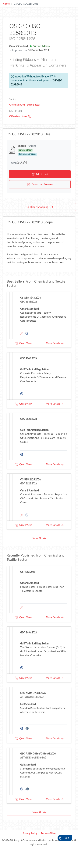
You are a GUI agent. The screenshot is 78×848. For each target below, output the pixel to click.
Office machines (18, 116)
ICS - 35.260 (15, 111)
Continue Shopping (38, 207)
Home (6, 3)
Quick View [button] (25, 343)
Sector (12, 99)
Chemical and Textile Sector (24, 104)
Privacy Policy (30, 833)
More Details (53, 343)
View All (38, 538)
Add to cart (41, 174)
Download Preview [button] (41, 184)
